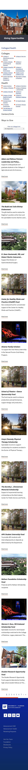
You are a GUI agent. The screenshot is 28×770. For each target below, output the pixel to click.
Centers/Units (7, 114)
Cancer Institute (7, 86)
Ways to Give (7, 120)
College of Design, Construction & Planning (8, 63)
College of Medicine (8, 88)
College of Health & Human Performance (8, 69)
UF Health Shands (20, 101)
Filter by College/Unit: (14, 126)
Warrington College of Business (21, 77)
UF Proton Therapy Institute (21, 105)
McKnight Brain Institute (7, 101)
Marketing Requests (9, 731)
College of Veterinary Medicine (21, 96)
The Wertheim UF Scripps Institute (7, 109)
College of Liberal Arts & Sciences (7, 73)
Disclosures (7, 745)
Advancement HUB (9, 726)
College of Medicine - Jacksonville (21, 88)
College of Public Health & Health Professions (7, 97)
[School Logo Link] (13, 706)
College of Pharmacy (18, 92)
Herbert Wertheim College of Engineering (8, 78)
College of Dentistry (21, 86)
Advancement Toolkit (10, 729)
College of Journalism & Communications (20, 69)
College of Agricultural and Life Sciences (8, 58)
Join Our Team (8, 739)
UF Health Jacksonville (6, 105)
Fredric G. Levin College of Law (20, 73)
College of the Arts (21, 56)
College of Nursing (8, 91)
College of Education (18, 62)
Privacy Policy (7, 747)
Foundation (7, 742)
